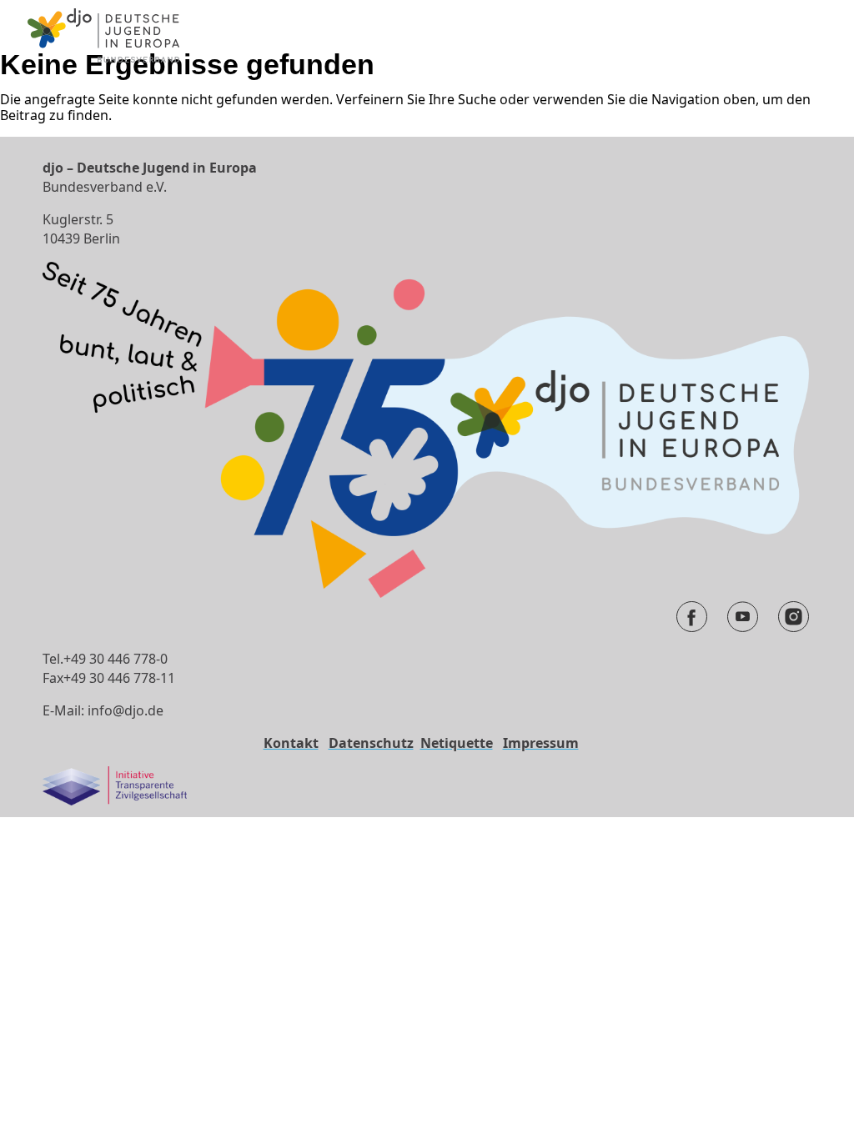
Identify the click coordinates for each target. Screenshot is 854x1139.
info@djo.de (125, 710)
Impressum (541, 743)
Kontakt (291, 743)
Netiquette (456, 743)
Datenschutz (371, 743)
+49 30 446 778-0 (115, 659)
